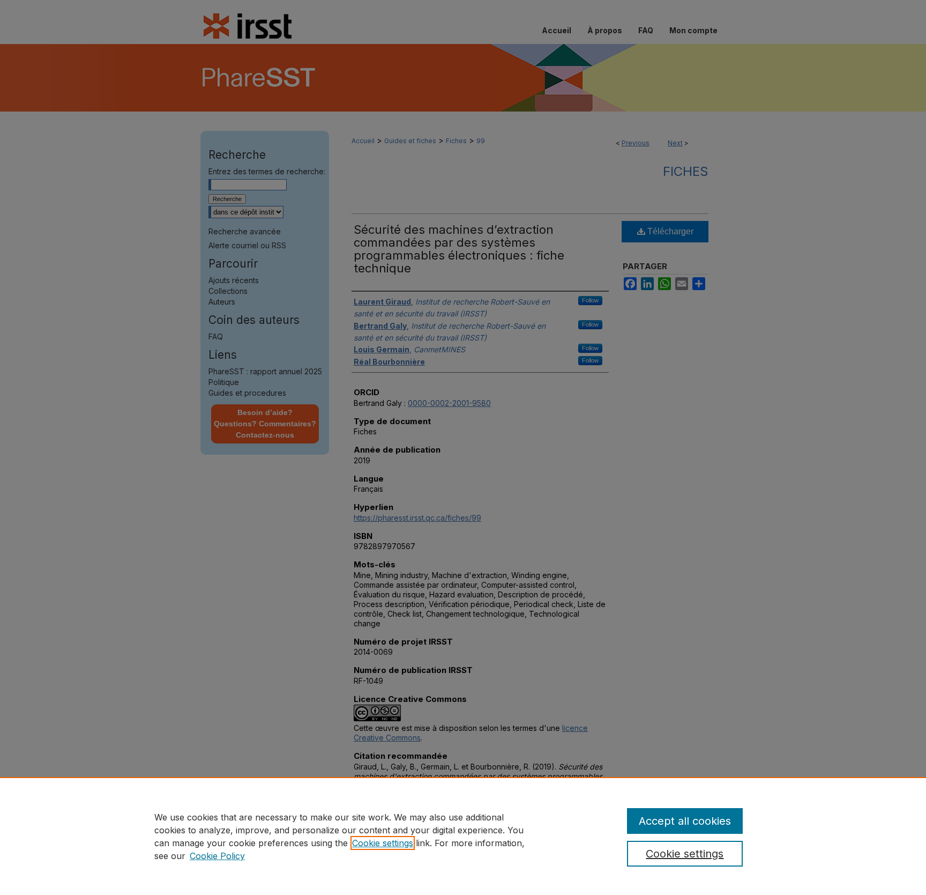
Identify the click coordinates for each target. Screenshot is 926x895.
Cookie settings (382, 843)
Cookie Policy (217, 855)
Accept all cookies (685, 821)
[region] (463, 836)
